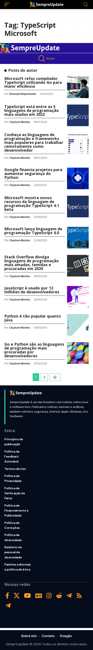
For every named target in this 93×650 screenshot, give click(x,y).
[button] (8, 4)
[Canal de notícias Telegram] (8, 606)
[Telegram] (69, 596)
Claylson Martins (19, 122)
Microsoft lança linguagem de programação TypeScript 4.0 (33, 230)
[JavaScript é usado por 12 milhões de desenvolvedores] (78, 297)
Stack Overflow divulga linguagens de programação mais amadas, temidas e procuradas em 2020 (31, 262)
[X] (17, 596)
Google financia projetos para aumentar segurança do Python (33, 173)
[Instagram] (49, 596)
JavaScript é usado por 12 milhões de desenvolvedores (31, 289)
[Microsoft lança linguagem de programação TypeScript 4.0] (78, 237)
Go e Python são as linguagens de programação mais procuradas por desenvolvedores (34, 350)
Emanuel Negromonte (22, 93)
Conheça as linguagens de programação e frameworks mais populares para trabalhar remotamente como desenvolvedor (33, 142)
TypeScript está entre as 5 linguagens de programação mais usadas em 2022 (31, 110)
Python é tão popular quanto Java (32, 318)
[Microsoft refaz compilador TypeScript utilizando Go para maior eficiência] (78, 87)
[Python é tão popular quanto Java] (78, 325)
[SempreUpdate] (46, 4)
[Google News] (38, 596)
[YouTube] (27, 596)
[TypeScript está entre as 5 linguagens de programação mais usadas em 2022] (78, 115)
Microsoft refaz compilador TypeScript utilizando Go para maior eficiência (33, 82)
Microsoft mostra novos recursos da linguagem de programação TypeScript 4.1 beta (31, 203)
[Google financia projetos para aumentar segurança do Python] (78, 178)
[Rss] (79, 596)
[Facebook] (7, 596)
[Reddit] (59, 596)
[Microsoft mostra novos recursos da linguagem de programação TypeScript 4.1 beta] (78, 206)
